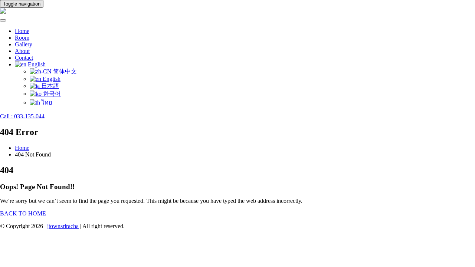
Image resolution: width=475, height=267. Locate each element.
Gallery (23, 44)
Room (22, 37)
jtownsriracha (63, 226)
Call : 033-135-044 (22, 116)
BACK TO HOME (23, 213)
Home (22, 31)
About (22, 51)
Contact (24, 58)
